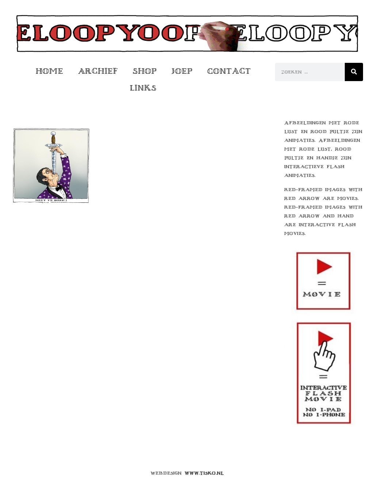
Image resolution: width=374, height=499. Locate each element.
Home (49, 71)
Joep (181, 71)
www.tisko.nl (204, 473)
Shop (145, 71)
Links (143, 88)
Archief (98, 71)
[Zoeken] (354, 72)
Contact (229, 71)
